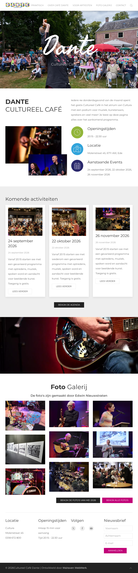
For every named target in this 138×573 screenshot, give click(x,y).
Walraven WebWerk (75, 567)
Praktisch (37, 5)
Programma (19, 5)
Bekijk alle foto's (117, 500)
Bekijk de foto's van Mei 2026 (78, 500)
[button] (131, 5)
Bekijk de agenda (69, 305)
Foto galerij (104, 5)
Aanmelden (115, 550)
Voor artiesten (82, 5)
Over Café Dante (58, 5)
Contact (121, 5)
